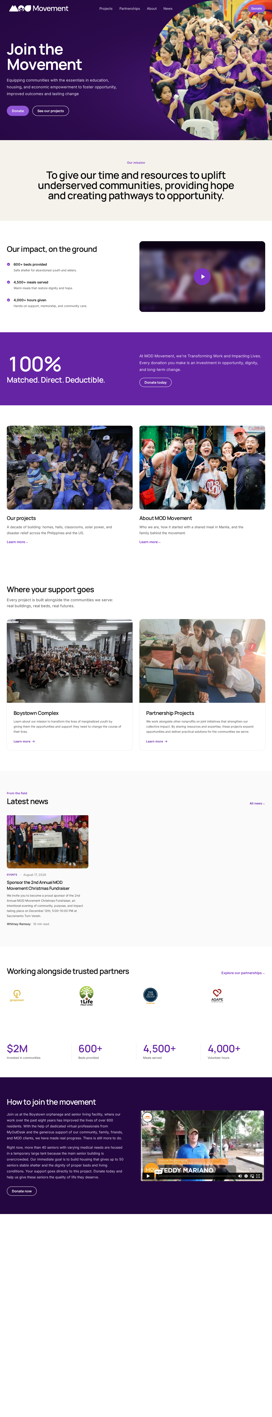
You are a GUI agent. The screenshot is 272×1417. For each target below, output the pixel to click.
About (152, 8)
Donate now (22, 1191)
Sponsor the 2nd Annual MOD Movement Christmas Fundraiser (38, 885)
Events (12, 874)
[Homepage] (39, 8)
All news (257, 803)
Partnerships (129, 8)
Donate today (155, 382)
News (168, 8)
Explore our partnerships (243, 973)
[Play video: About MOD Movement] (202, 276)
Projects (106, 8)
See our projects (50, 111)
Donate (256, 8)
